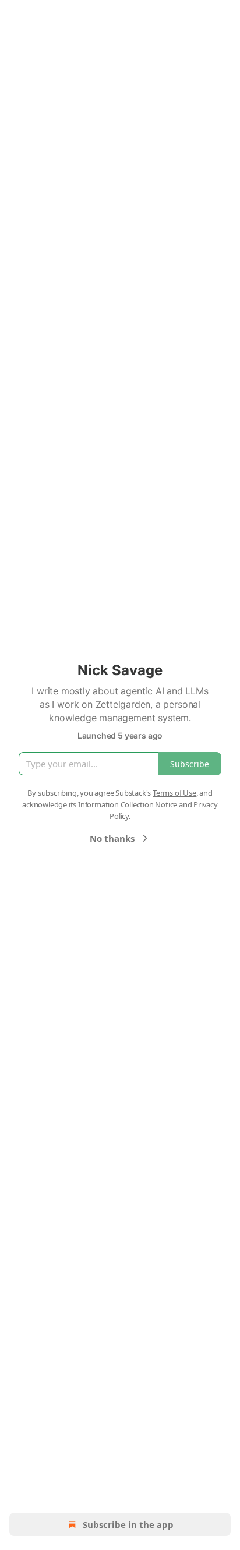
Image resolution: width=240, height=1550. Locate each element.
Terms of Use (174, 793)
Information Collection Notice (127, 804)
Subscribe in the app (128, 1524)
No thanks (112, 838)
